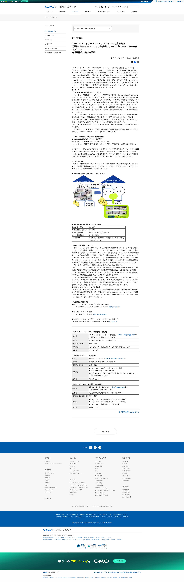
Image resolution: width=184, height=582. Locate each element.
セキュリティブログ (86, 7)
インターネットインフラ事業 (77, 482)
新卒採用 (124, 490)
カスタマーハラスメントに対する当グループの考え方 (114, 517)
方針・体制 (98, 461)
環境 (96, 468)
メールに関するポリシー (104, 514)
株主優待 (124, 473)
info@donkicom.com (100, 314)
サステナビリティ (104, 11)
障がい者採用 (125, 497)
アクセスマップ (49, 490)
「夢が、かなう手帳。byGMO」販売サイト (101, 506)
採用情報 (134, 11)
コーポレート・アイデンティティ (53, 463)
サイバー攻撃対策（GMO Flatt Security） (91, 539)
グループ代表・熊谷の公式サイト (79, 506)
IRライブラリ (125, 468)
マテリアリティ (99, 463)
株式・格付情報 (126, 471)
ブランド (49, 11)
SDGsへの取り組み (100, 492)
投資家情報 (121, 11)
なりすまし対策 (105, 539)
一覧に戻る (105, 431)
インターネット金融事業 (88, 7)
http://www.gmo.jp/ (118, 387)
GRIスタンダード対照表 (101, 478)
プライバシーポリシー (72, 514)
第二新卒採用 (51, 7)
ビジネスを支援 (71, 577)
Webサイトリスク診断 (89, 537)
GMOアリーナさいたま (101, 488)
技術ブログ (51, 7)
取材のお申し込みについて (53, 52)
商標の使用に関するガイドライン (64, 517)
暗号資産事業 (73, 492)
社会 (96, 471)
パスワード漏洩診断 (78, 537)
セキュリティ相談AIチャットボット (103, 537)
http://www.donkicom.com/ (114, 358)
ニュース (75, 11)
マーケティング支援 (89, 577)
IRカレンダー (125, 475)
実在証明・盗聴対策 (47, 539)
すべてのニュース (50, 31)
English (124, 6)
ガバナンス (98, 473)
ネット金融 (109, 577)
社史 (73, 7)
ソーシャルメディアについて (120, 514)
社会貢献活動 (98, 480)
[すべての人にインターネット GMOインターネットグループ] (170, 1)
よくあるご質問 (126, 478)
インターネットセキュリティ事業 (58, 7)
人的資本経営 (98, 466)
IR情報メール (125, 480)
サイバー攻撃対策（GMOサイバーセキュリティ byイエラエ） (67, 539)
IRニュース (48, 39)
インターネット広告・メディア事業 (79, 487)
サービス (88, 11)
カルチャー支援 (99, 485)
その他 (71, 494)
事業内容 (47, 477)
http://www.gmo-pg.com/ (126, 335)
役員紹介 (47, 480)
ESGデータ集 (98, 475)
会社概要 (47, 475)
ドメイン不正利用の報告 (90, 517)
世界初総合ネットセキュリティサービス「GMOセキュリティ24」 (57, 537)
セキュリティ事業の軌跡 (116, 539)
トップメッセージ (49, 473)
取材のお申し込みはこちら (130, 412)
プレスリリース (49, 35)
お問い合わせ (78, 517)
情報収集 (103, 577)
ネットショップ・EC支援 (61, 577)
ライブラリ (48, 492)
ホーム (47, 17)
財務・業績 (125, 466)
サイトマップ (115, 6)
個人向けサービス (123, 577)
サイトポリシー (60, 514)
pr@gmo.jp (113, 321)
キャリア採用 (125, 492)
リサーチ (97, 577)
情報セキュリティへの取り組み (88, 514)
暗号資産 (115, 577)
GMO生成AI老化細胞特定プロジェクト (105, 490)
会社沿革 (47, 482)
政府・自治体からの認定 (101, 495)
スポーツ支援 (98, 483)
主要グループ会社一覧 (51, 487)
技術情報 (48, 498)
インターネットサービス (48, 577)
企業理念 (47, 461)
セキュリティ (80, 577)
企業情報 (62, 11)
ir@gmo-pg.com (114, 307)
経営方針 (124, 463)
